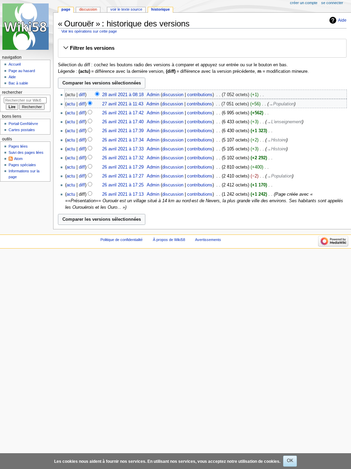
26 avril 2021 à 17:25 (123, 185)
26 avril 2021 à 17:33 (123, 149)
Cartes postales (22, 130)
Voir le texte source (126, 9)
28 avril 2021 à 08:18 (123, 94)
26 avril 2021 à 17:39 (123, 130)
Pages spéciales (22, 165)
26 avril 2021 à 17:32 (123, 158)
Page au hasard (22, 71)
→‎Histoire (276, 140)
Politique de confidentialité (121, 240)
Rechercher (12, 92)
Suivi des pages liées (26, 152)
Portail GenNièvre (23, 124)
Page (65, 9)
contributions (200, 94)
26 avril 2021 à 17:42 (123, 113)
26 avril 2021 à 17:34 (123, 140)
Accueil (15, 64)
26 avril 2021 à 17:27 (123, 176)
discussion (172, 94)
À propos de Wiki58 (169, 240)
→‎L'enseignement (284, 121)
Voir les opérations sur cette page (89, 31)
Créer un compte (303, 3)
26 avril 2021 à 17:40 (123, 121)
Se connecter (332, 3)
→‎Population (281, 104)
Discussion (88, 9)
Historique (160, 9)
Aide (342, 20)
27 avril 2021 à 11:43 (122, 104)
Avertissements (208, 240)
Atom (18, 159)
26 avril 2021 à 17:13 (123, 194)
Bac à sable (18, 83)
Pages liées (18, 146)
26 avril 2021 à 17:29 (123, 167)
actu (70, 104)
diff (82, 94)
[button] (202, 48)
